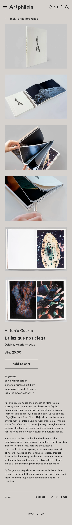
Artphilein (21, 7)
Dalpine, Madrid (14, 344)
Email (64, 497)
